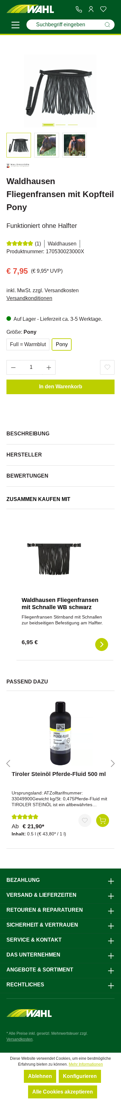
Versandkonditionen (29, 298)
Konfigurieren (80, 1076)
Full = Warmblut (28, 344)
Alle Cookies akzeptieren (62, 1092)
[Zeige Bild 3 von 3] (72, 124)
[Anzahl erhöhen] (49, 367)
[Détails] (101, 644)
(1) (38, 243)
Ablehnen (40, 1076)
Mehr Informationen (86, 1064)
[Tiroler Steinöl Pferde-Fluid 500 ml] (60, 733)
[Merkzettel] (103, 9)
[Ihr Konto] (91, 9)
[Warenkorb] (112, 9)
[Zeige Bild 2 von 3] (60, 124)
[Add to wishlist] (107, 367)
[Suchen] (107, 24)
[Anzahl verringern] (13, 367)
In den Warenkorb (60, 386)
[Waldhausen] (17, 166)
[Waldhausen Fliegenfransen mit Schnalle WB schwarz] (54, 559)
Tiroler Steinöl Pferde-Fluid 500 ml (59, 774)
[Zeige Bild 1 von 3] (48, 124)
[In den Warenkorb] (102, 820)
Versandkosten (19, 1039)
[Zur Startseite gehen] (30, 9)
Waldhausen (62, 243)
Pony (62, 344)
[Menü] (15, 26)
